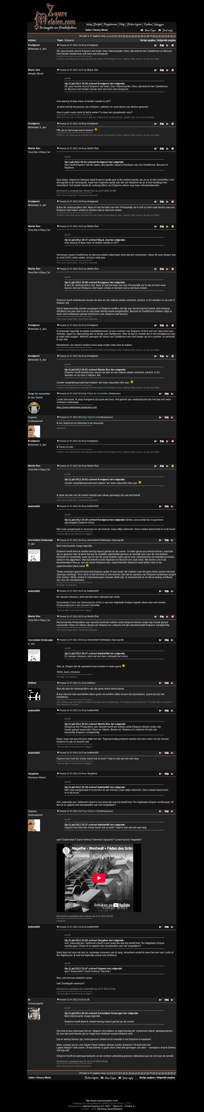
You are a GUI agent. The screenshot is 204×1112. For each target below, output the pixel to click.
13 (132, 36)
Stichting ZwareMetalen (110, 1109)
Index (88, 30)
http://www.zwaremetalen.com (102, 1100)
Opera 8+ (118, 1106)
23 (162, 36)
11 (127, 36)
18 (147, 36)
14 (135, 36)
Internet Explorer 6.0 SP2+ (97, 1106)
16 (141, 36)
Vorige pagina (147, 40)
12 (129, 36)
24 (165, 36)
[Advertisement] (128, 12)
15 (138, 36)
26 (171, 36)
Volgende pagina (166, 40)
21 (156, 36)
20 (153, 36)
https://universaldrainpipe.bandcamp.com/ (77, 407)
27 (174, 36)
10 (124, 36)
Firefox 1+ (130, 1106)
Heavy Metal (100, 30)
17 (144, 36)
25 (168, 36)
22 (159, 36)
